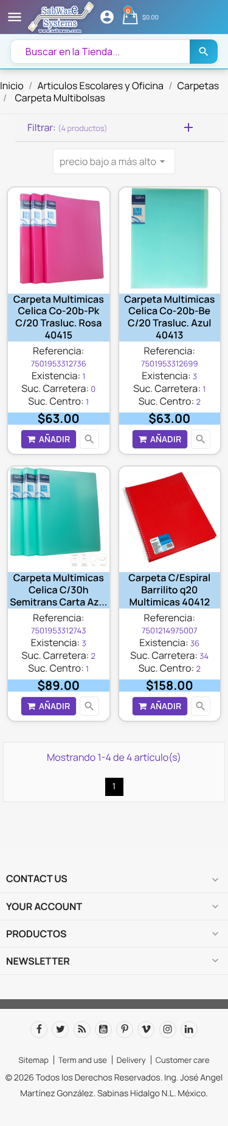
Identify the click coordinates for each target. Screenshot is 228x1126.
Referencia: (58, 351)
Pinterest (124, 1029)
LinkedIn (189, 1029)
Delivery (131, 1059)
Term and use (82, 1059)
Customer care (183, 1059)
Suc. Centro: (56, 401)
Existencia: (56, 375)
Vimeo (145, 1029)
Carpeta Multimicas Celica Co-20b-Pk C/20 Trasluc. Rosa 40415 (58, 317)
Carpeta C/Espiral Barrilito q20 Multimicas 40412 (169, 590)
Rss (82, 1029)
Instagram (167, 1029)
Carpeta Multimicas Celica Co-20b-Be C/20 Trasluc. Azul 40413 (169, 317)
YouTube (103, 1029)
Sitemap (33, 1059)
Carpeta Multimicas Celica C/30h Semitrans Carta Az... (58, 590)
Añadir (54, 439)
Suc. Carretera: (55, 388)
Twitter (60, 1029)
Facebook (38, 1029)
